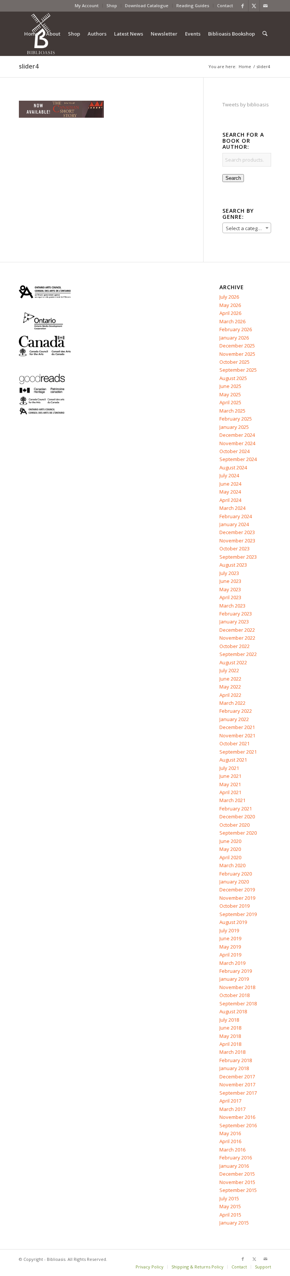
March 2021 (232, 800)
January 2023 (234, 621)
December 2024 (237, 435)
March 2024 (232, 508)
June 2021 (230, 776)
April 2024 (230, 500)
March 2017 (232, 1109)
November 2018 (237, 987)
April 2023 (230, 597)
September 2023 (238, 556)
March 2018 (232, 1052)
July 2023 (229, 573)
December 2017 (237, 1076)
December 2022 (237, 629)
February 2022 (235, 710)
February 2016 (235, 1157)
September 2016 (238, 1125)
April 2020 (230, 857)
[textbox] (247, 228)
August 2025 (233, 378)
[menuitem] (87, 6)
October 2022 (234, 646)
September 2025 (238, 369)
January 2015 (234, 1222)
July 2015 (229, 1198)
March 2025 (232, 410)
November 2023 (237, 540)
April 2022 (230, 695)
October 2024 (234, 451)
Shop (111, 5)
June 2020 (230, 841)
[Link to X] (253, 5)
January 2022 (234, 719)
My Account (87, 5)
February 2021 (235, 808)
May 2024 (230, 491)
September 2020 (238, 832)
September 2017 (238, 1092)
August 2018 (233, 1011)
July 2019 (229, 930)
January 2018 (234, 1068)
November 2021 (237, 735)
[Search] (265, 34)
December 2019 (237, 889)
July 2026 (229, 296)
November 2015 (237, 1182)
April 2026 (230, 313)
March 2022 (232, 703)
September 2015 (238, 1190)
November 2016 (237, 1117)
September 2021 (238, 751)
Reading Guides (192, 5)
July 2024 (229, 475)
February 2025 (235, 418)
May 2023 (230, 589)
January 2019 (234, 978)
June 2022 (230, 678)
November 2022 (237, 637)
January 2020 (234, 881)
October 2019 (234, 905)
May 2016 (230, 1133)
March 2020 (232, 865)
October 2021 (234, 743)
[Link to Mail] (265, 5)
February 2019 (235, 971)
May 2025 (230, 394)
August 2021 (233, 759)
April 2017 (230, 1100)
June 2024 (230, 483)
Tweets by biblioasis (245, 104)
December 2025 (237, 345)
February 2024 (235, 516)
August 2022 (233, 662)
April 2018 (230, 1044)
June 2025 (230, 386)
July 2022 (229, 670)
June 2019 (230, 938)
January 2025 (234, 427)
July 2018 (229, 1019)
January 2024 (234, 524)
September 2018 (238, 1003)
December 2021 (237, 727)
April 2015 (230, 1214)
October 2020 (234, 824)
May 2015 (230, 1206)
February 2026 (235, 329)
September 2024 (238, 459)
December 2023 (237, 532)
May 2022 (230, 686)
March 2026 (232, 321)
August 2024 (233, 467)
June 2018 (230, 1027)
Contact (225, 5)
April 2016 (230, 1141)
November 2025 (237, 354)
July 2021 (229, 768)
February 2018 (235, 1060)
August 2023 (233, 564)
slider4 (29, 66)
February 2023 (235, 613)
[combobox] (246, 228)
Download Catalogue (146, 5)
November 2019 (237, 897)
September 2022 (238, 654)
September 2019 (238, 914)
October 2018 (234, 995)
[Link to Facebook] (242, 5)
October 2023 (234, 548)
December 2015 (237, 1173)
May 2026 (230, 305)
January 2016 (234, 1165)
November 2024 (237, 443)
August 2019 (233, 922)
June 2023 (230, 581)
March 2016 (232, 1149)
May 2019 (230, 946)
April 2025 (230, 402)
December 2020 (237, 816)
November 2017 (237, 1084)
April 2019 (230, 954)
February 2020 (235, 873)
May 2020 (230, 849)
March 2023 (232, 605)
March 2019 (232, 963)
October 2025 (234, 361)
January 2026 (234, 337)
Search (233, 178)
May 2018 (230, 1036)
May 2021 (230, 784)
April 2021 (230, 792)
